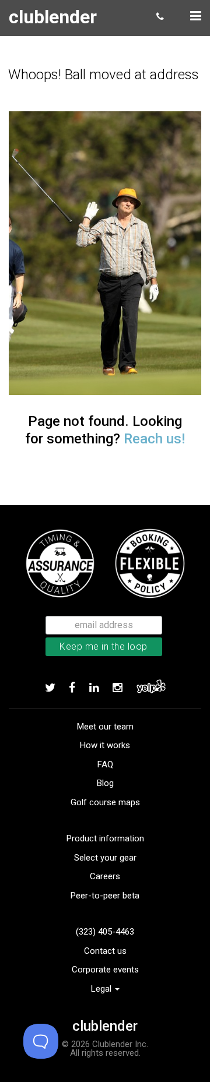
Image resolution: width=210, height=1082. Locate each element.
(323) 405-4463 (105, 931)
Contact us (105, 951)
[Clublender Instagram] (117, 687)
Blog (105, 783)
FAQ (105, 764)
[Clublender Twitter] (50, 687)
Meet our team (105, 726)
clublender (53, 17)
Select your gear (105, 857)
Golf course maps (105, 802)
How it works (105, 745)
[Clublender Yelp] (151, 687)
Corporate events (105, 969)
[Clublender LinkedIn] (94, 687)
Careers (105, 876)
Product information (105, 838)
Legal (102, 989)
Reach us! (154, 439)
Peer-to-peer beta (105, 895)
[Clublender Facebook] (72, 687)
